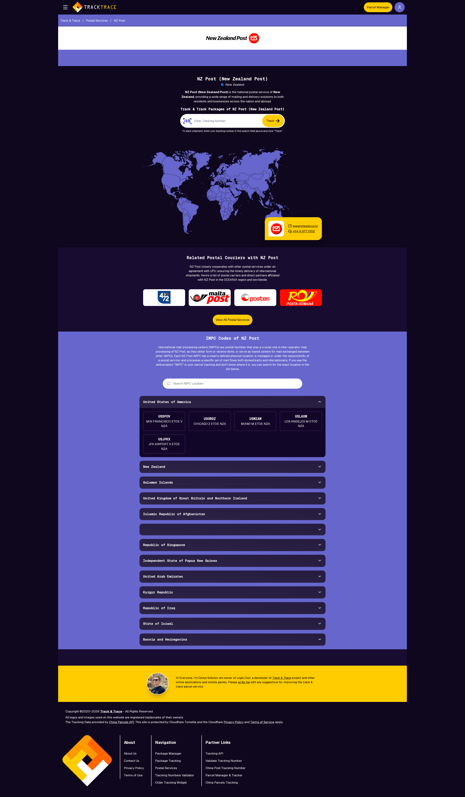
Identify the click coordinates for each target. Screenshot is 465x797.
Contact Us (131, 761)
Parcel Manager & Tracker (223, 775)
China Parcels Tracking (221, 782)
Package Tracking (168, 761)
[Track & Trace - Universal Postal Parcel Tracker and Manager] (94, 7)
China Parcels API (121, 722)
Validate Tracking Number (223, 761)
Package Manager (168, 753)
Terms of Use (133, 775)
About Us (130, 753)
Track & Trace (281, 678)
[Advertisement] (233, 58)
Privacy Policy (234, 722)
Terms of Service (262, 722)
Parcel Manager (378, 7)
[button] (65, 7)
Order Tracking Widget (171, 782)
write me (244, 682)
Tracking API (214, 753)
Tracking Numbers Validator (174, 775)
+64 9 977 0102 (303, 231)
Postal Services (166, 768)
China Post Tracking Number (225, 768)
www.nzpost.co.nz (305, 226)
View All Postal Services (233, 320)
